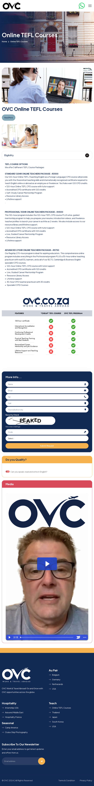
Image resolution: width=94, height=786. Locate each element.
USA (54, 689)
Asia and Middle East (14, 712)
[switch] (8, 472)
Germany (56, 679)
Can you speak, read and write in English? (29, 471)
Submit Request (47, 446)
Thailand (56, 712)
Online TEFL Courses (61, 707)
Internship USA (11, 707)
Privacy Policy (86, 780)
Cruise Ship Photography (16, 732)
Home (4, 41)
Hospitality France (13, 717)
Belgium (55, 675)
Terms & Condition (66, 780)
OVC (6, 780)
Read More (8, 117)
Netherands (57, 684)
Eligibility (9, 155)
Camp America (11, 727)
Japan (54, 717)
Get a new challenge (13, 427)
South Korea (58, 721)
